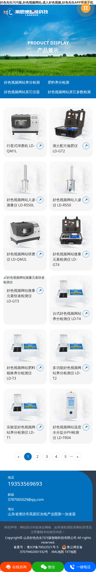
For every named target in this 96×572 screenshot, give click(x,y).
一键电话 (83, 566)
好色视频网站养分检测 (22, 82)
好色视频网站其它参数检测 (69, 91)
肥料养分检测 (58, 82)
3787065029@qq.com (26, 499)
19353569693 (25, 483)
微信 (51, 566)
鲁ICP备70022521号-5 (42, 547)
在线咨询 (19, 566)
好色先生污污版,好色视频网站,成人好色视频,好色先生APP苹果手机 (46, 2)
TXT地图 (70, 552)
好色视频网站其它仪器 (22, 91)
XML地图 (57, 552)
